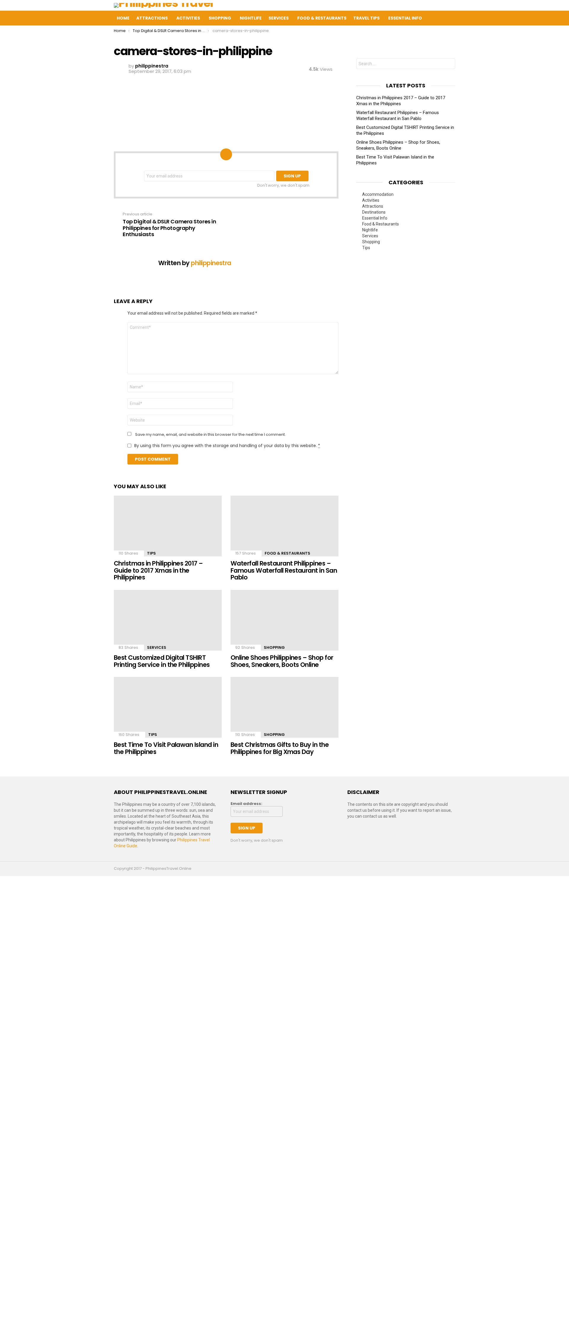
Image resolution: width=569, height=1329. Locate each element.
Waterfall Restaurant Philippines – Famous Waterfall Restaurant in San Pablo (284, 570)
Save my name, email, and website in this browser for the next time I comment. (210, 434)
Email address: (246, 803)
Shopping (220, 18)
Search (449, 64)
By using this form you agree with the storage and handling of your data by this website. (227, 445)
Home (123, 18)
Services (278, 18)
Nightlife (251, 18)
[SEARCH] (453, 18)
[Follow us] (440, 18)
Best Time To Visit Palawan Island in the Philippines (166, 748)
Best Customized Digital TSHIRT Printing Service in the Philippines (162, 661)
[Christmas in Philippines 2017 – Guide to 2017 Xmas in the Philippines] (168, 526)
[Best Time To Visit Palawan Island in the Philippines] (168, 707)
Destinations (374, 212)
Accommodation (378, 194)
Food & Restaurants (321, 18)
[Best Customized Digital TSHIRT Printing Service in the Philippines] (168, 620)
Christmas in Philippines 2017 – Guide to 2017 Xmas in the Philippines (158, 570)
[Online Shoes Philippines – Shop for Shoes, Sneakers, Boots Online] (284, 620)
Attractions (152, 18)
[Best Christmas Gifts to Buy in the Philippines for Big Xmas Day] (284, 707)
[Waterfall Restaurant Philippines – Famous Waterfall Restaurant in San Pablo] (284, 526)
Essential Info (405, 18)
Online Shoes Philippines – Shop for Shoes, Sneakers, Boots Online (282, 661)
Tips (151, 553)
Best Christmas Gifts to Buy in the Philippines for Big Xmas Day (280, 748)
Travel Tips (366, 18)
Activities (188, 18)
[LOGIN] (465, 18)
